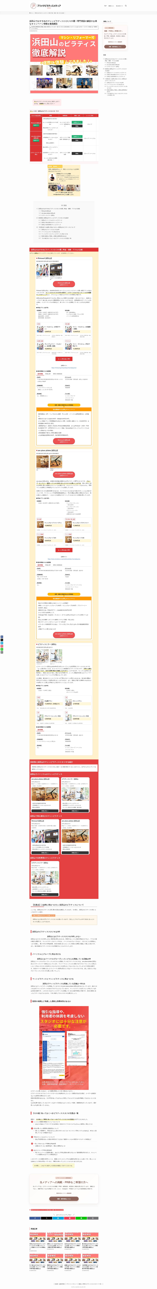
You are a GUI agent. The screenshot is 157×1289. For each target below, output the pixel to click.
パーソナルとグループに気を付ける (51, 232)
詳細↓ (77, 126)
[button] (35, 1218)
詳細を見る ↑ (45, 811)
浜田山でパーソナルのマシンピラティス (52, 220)
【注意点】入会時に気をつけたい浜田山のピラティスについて (57, 227)
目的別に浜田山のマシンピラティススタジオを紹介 (54, 218)
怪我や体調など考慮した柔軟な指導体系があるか (54, 236)
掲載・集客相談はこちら (64, 1199)
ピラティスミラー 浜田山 (48, 215)
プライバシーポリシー (71, 1284)
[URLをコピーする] (92, 1218)
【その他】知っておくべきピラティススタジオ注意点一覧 (56, 238)
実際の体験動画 (57, 374)
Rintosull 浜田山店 (46, 211)
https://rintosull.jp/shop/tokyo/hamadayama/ (64, 368)
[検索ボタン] (126, 6)
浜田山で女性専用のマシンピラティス (51, 224)
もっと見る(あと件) (64, 359)
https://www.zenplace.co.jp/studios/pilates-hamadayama (64, 559)
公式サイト (36, 125)
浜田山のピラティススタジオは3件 (50, 229)
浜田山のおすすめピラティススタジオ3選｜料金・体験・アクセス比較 (59, 209)
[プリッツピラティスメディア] (45, 5)
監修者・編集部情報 (60, 1284)
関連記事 (48, 374)
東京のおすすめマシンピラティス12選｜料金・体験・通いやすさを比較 (47, 1210)
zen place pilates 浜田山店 (48, 213)
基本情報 (40, 374)
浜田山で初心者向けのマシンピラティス (52, 222)
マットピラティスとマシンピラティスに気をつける (55, 234)
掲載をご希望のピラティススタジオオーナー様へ (90, 1284)
